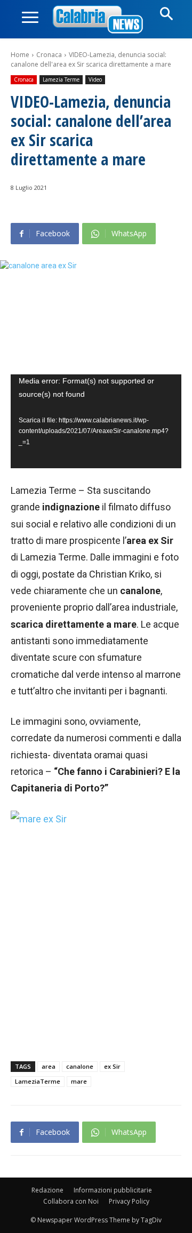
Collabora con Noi (71, 1201)
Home (20, 54)
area (48, 1066)
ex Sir (112, 1066)
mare (79, 1081)
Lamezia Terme (61, 79)
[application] (96, 421)
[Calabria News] (99, 20)
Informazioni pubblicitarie (113, 1190)
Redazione (47, 1190)
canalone (79, 1066)
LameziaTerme (37, 1081)
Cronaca (49, 54)
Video (95, 79)
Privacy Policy (129, 1201)
